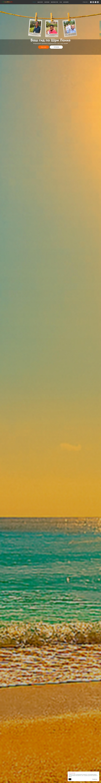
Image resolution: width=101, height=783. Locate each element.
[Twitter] (87, 2)
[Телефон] (95, 2)
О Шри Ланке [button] (46, 2)
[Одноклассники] (86, 2)
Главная (34, 2)
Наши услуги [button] (40, 2)
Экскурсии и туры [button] (54, 2)
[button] (43, 47)
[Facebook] (83, 2)
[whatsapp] (93, 2)
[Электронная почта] (98, 2)
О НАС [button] (61, 2)
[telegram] (91, 2)
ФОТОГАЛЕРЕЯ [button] (65, 2)
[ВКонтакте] (84, 2)
